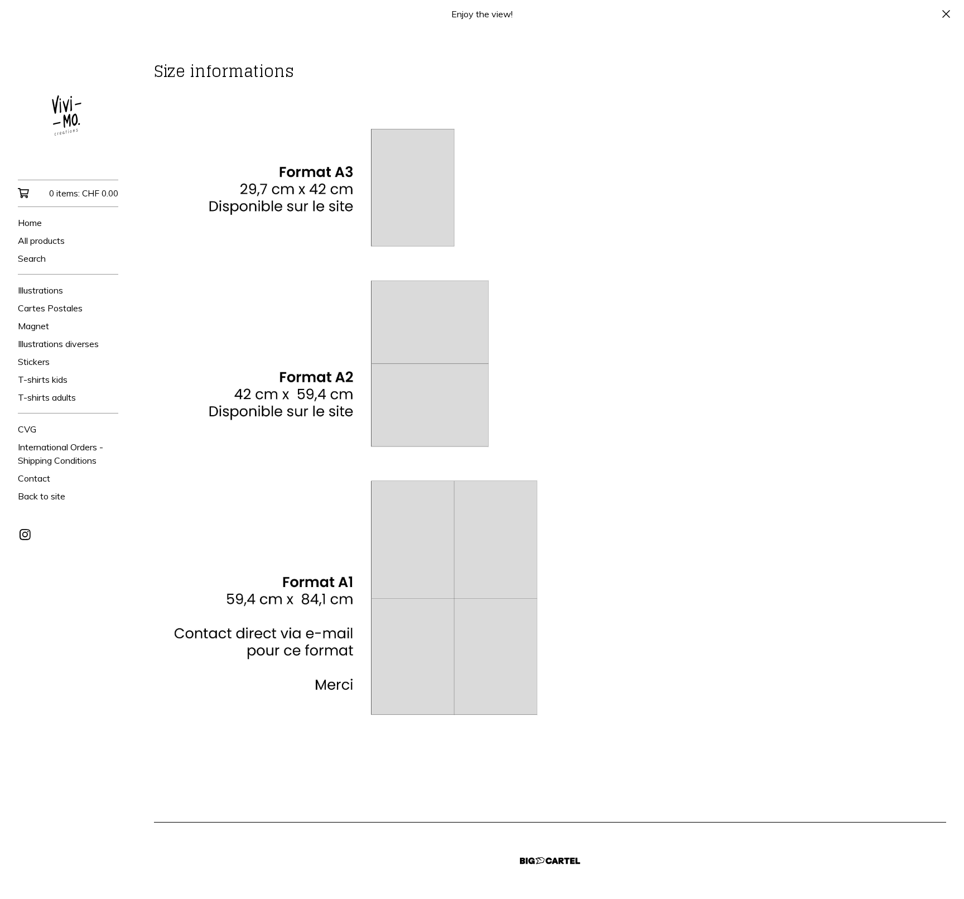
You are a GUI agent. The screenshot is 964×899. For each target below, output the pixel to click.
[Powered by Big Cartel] (550, 861)
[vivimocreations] (68, 111)
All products (41, 240)
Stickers (34, 361)
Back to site (41, 496)
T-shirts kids (43, 379)
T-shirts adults (47, 397)
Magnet (33, 325)
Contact (34, 478)
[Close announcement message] (946, 14)
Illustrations (40, 290)
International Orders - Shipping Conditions (60, 453)
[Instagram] (25, 534)
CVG (27, 429)
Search (32, 258)
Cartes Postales (50, 308)
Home (30, 222)
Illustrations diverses (58, 343)
